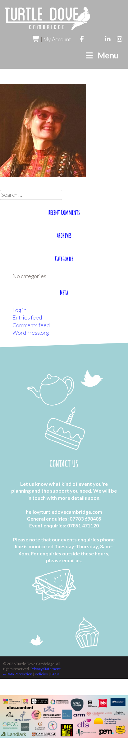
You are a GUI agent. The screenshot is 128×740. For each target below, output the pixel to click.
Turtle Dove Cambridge (47, 18)
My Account (57, 39)
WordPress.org (30, 332)
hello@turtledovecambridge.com (64, 512)
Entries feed (27, 317)
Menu (106, 55)
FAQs (55, 674)
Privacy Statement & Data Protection (32, 671)
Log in (19, 310)
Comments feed (31, 325)
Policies (41, 674)
